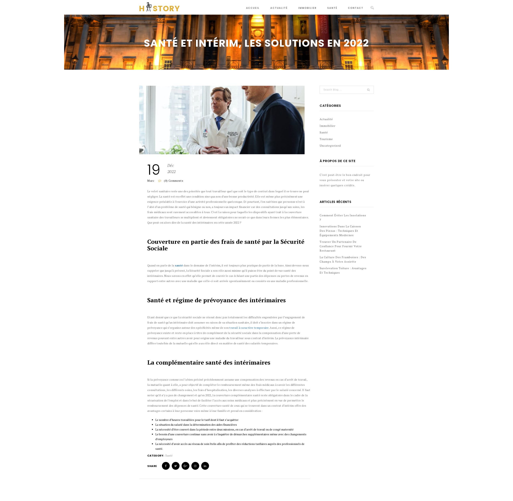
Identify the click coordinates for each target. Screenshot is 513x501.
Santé (332, 8)
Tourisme (326, 139)
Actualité (278, 8)
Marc (150, 180)
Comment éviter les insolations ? (343, 217)
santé (179, 265)
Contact (355, 8)
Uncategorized (330, 145)
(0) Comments (173, 180)
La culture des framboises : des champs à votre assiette (343, 259)
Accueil (253, 8)
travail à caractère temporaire (249, 328)
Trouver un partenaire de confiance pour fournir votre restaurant (341, 246)
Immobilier (307, 8)
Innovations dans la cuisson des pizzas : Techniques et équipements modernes (340, 230)
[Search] (372, 8)
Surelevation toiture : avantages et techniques (343, 270)
